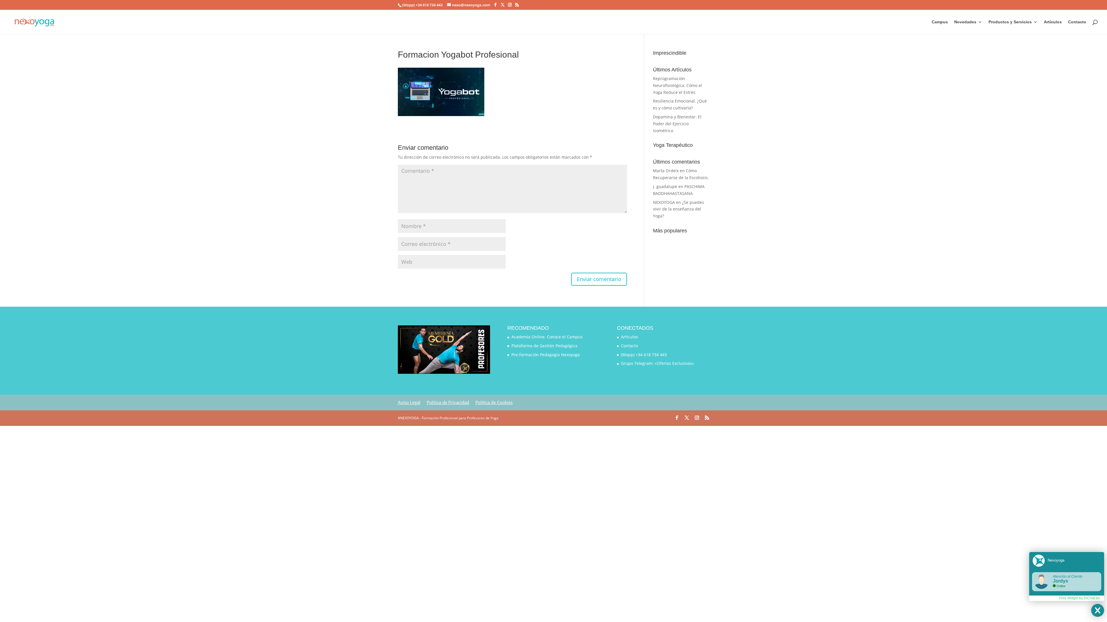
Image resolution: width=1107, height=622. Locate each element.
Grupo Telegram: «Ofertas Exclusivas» (657, 363)
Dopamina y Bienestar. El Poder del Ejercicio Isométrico (677, 123)
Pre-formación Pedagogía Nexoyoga (545, 354)
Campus (940, 22)
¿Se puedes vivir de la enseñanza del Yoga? (678, 209)
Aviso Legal (409, 402)
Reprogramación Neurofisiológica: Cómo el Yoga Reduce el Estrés (677, 85)
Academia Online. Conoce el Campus (547, 337)
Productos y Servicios (1010, 22)
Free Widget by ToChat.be (1079, 598)
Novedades (965, 22)
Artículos (1053, 22)
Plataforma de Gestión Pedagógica (544, 345)
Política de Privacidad (448, 402)
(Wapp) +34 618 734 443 (644, 354)
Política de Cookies (494, 402)
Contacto (1077, 22)
